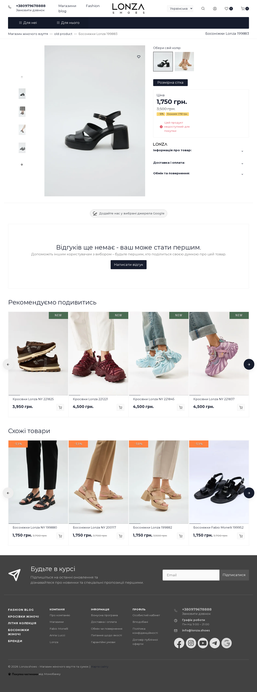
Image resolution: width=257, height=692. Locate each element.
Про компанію (60, 615)
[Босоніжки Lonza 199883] (163, 61)
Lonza (54, 642)
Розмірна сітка (170, 82)
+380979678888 (31, 6)
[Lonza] (128, 8)
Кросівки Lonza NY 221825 (33, 399)
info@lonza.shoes (196, 630)
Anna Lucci (57, 635)
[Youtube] (203, 643)
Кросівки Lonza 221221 (90, 399)
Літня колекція (22, 623)
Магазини (67, 6)
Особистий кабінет (146, 615)
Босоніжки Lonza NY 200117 (94, 527)
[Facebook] (179, 643)
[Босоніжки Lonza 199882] (184, 61)
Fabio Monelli (59, 628)
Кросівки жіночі (23, 616)
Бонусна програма (104, 615)
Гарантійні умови (103, 642)
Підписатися (234, 575)
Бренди (15, 641)
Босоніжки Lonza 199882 (152, 527)
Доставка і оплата (104, 621)
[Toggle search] (203, 8)
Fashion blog (21, 609)
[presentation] (22, 77)
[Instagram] (191, 643)
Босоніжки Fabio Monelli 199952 (218, 527)
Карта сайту (99, 666)
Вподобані (140, 621)
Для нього (70, 23)
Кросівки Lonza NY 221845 (153, 399)
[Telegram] (215, 643)
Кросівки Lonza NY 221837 (214, 399)
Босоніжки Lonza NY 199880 (35, 527)
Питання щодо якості (106, 635)
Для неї (30, 23)
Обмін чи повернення (106, 628)
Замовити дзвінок (30, 10)
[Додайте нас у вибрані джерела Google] (226, 643)
